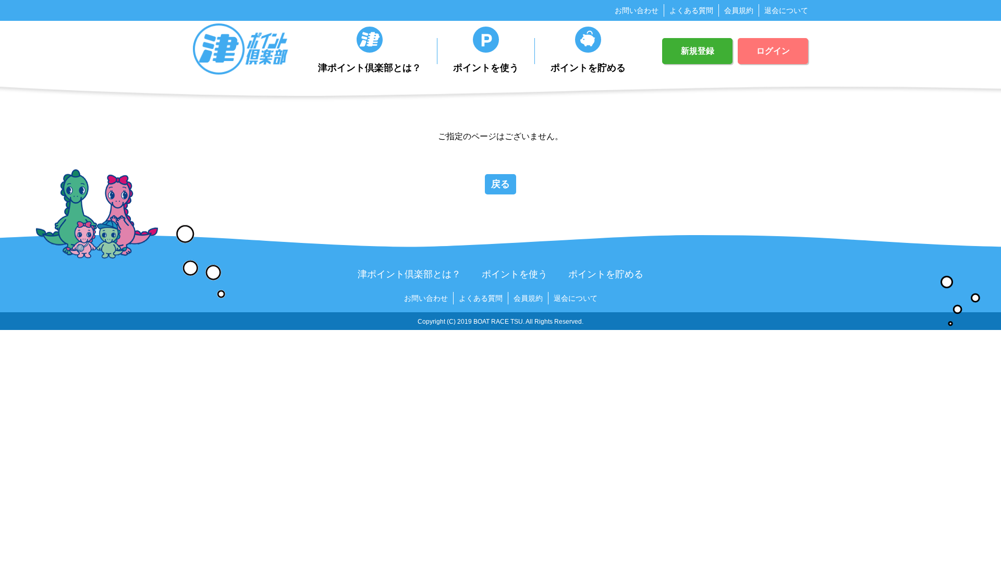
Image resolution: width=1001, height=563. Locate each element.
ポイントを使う (486, 68)
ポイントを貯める (588, 68)
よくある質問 (691, 10)
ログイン (773, 50)
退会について (786, 10)
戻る (500, 184)
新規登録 (697, 50)
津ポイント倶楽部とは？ (369, 68)
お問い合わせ (636, 10)
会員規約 (738, 10)
